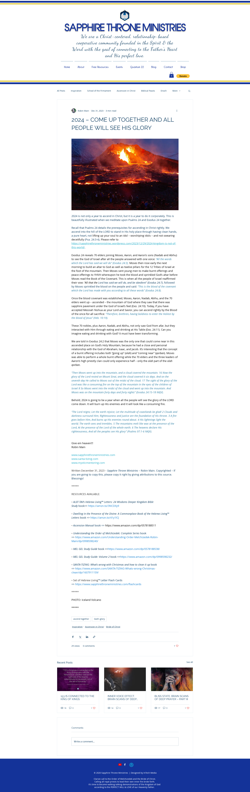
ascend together (81, 618)
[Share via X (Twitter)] (80, 636)
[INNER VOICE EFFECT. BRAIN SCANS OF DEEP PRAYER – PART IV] (125, 679)
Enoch (164, 90)
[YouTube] (120, 764)
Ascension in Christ (126, 90)
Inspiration (76, 90)
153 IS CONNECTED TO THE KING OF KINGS (77, 698)
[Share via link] (94, 636)
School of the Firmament (99, 90)
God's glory (99, 618)
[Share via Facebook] (72, 636)
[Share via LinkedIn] (87, 636)
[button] (171, 75)
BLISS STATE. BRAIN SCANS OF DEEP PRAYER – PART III (172, 698)
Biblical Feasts (148, 90)
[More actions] (177, 110)
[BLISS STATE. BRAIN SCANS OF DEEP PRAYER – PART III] (172, 679)
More (175, 90)
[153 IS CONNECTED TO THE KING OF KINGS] (78, 679)
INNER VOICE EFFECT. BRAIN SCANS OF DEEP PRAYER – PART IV (122, 698)
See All (189, 662)
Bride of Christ (113, 626)
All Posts (61, 90)
